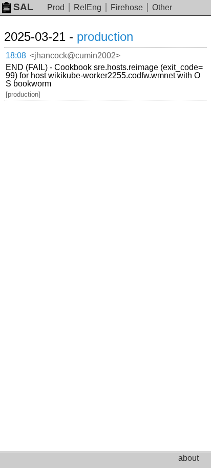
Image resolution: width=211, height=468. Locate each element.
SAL (23, 7)
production (105, 36)
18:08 (16, 55)
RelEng (87, 7)
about (188, 458)
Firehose (127, 7)
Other (162, 7)
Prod (56, 7)
